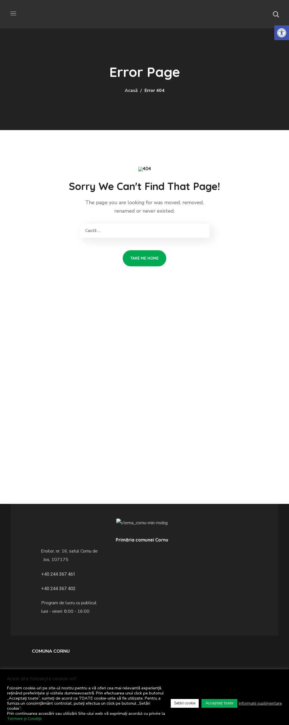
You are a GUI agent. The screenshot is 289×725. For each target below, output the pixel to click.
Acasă (131, 90)
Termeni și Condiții (24, 718)
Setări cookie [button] (184, 703)
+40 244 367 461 (58, 574)
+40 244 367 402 (58, 588)
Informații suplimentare (260, 703)
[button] (276, 14)
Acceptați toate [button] (219, 703)
